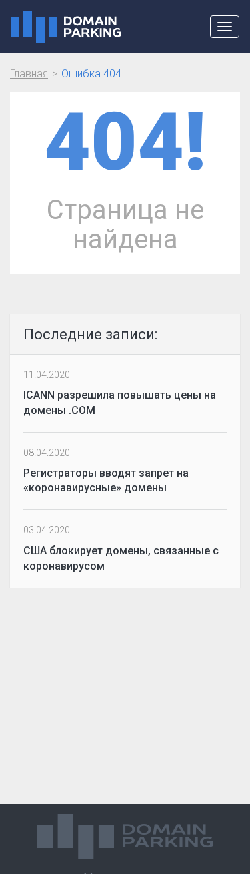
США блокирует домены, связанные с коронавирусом (121, 558)
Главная (29, 73)
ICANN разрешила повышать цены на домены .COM (119, 403)
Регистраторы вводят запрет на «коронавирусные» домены (106, 481)
